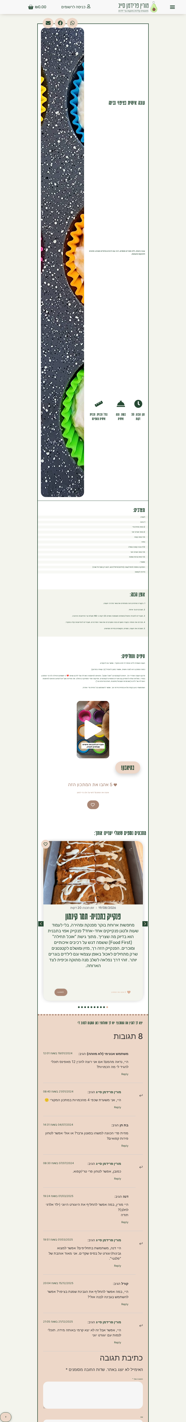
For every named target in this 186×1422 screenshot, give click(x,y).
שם (141, 1417)
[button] (173, 7)
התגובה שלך (137, 1379)
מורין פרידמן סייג (108, 1092)
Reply (124, 1074)
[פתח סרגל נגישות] (5, 1417)
